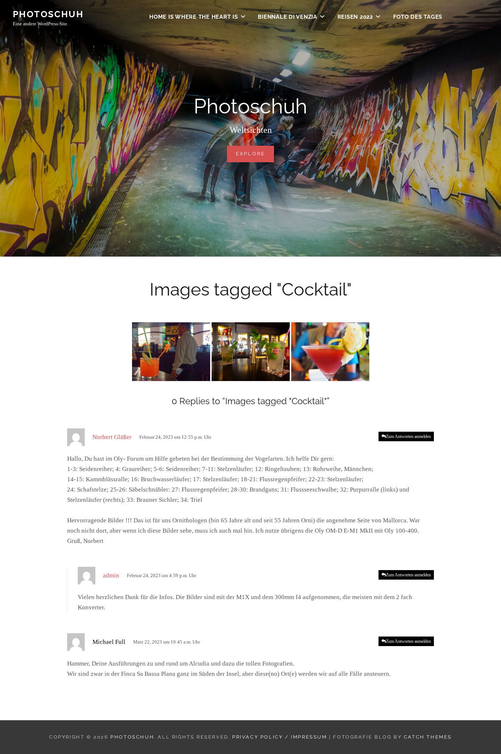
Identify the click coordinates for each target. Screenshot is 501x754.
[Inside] (251, 351)
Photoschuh (48, 14)
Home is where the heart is (193, 17)
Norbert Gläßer (112, 437)
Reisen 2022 (355, 17)
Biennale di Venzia (287, 17)
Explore (255, 153)
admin (111, 575)
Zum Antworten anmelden (408, 436)
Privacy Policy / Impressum (279, 737)
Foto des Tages (418, 17)
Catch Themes (428, 737)
